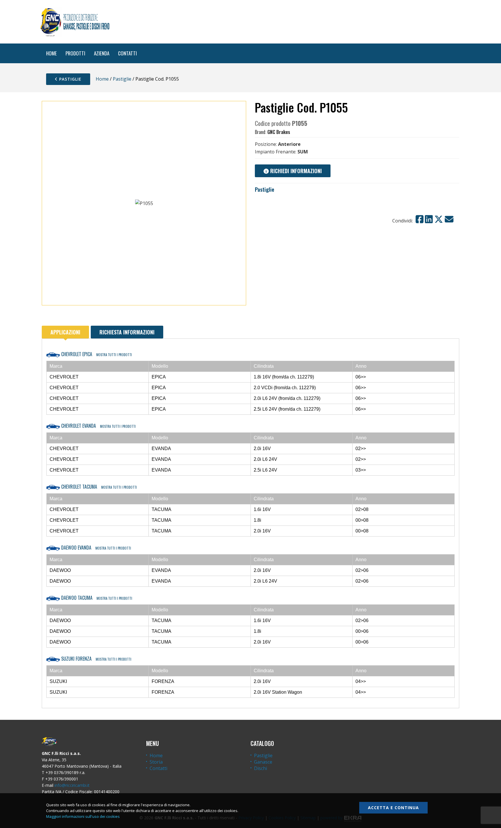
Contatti (158, 768)
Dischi (260, 768)
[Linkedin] (429, 219)
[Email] (449, 219)
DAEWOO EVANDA (95, 547)
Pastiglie (69, 79)
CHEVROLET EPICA (96, 354)
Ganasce (263, 762)
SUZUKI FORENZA (95, 658)
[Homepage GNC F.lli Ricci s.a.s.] (74, 22)
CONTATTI (127, 53)
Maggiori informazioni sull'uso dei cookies (83, 816)
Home (102, 79)
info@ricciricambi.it (72, 785)
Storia (156, 762)
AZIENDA (101, 53)
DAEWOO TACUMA (96, 597)
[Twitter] (438, 219)
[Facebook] (419, 219)
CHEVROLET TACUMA (98, 486)
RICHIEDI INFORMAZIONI (295, 171)
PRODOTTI (75, 53)
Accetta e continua (393, 807)
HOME (51, 53)
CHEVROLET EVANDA (98, 425)
